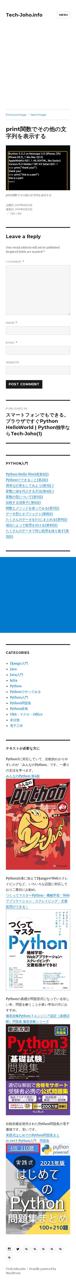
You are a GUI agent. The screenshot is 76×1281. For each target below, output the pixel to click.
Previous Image (16, 114)
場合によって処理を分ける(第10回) (32, 525)
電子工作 (16, 726)
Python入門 (19, 697)
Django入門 (19, 663)
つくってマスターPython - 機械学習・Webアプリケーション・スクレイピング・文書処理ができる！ (38, 901)
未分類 (15, 720)
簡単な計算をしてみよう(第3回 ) (30, 485)
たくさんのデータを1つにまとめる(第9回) (36, 519)
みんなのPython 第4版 (23, 776)
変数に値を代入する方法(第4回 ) (30, 491)
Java (13, 669)
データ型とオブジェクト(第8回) (29, 514)
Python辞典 (19, 709)
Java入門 (16, 675)
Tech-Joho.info (24, 15)
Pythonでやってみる (25, 692)
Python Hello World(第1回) (27, 474)
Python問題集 (20, 703)
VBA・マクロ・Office (26, 714)
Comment (15, 261)
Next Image (38, 114)
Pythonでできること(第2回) (27, 480)
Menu (63, 14)
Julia (13, 680)
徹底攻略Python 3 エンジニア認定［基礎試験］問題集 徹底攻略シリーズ (38, 1018)
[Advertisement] (38, 70)
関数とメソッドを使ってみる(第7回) (32, 508)
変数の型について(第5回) (24, 497)
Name (11, 322)
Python (15, 686)
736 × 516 (15, 213)
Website (12, 362)
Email (11, 342)
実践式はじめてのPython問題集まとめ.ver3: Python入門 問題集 (33, 1138)
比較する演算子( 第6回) (23, 502)
